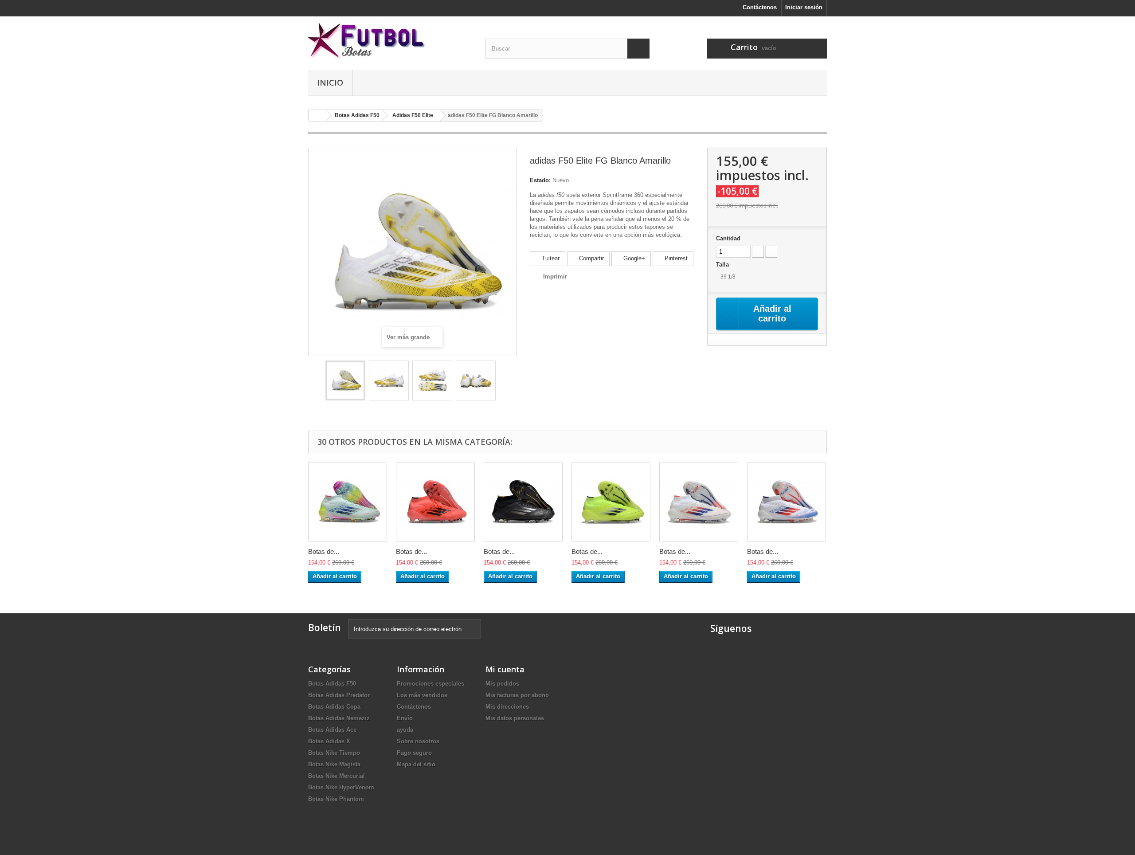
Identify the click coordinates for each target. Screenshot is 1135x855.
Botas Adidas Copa (334, 706)
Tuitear (550, 258)
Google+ (633, 258)
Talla (723, 264)
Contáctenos (760, 7)
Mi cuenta (504, 669)
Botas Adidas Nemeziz (339, 718)
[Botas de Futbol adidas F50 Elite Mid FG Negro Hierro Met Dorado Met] (523, 502)
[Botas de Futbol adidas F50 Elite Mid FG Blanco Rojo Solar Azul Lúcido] (698, 502)
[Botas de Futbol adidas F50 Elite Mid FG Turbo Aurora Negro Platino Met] (435, 502)
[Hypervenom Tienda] (390, 41)
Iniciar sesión (803, 7)
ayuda (405, 729)
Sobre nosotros (418, 741)
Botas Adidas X (329, 741)
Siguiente (503, 381)
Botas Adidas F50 (332, 683)
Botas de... (323, 551)
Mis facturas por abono (517, 695)
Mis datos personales (514, 718)
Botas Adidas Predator (339, 695)
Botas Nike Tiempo (334, 752)
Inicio (330, 82)
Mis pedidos (502, 683)
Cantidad (728, 238)
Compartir (590, 258)
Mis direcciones (507, 706)
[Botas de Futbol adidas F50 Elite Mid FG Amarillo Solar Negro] (610, 502)
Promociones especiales (430, 683)
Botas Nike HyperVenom (341, 787)
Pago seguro (414, 752)
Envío (405, 718)
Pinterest (675, 258)
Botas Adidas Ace (332, 729)
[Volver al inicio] (317, 115)
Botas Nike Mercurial (336, 776)
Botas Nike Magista (334, 764)
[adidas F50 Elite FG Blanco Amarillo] (345, 380)
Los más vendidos (422, 695)
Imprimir (555, 276)
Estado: (540, 180)
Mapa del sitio (416, 764)
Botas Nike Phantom (336, 799)
